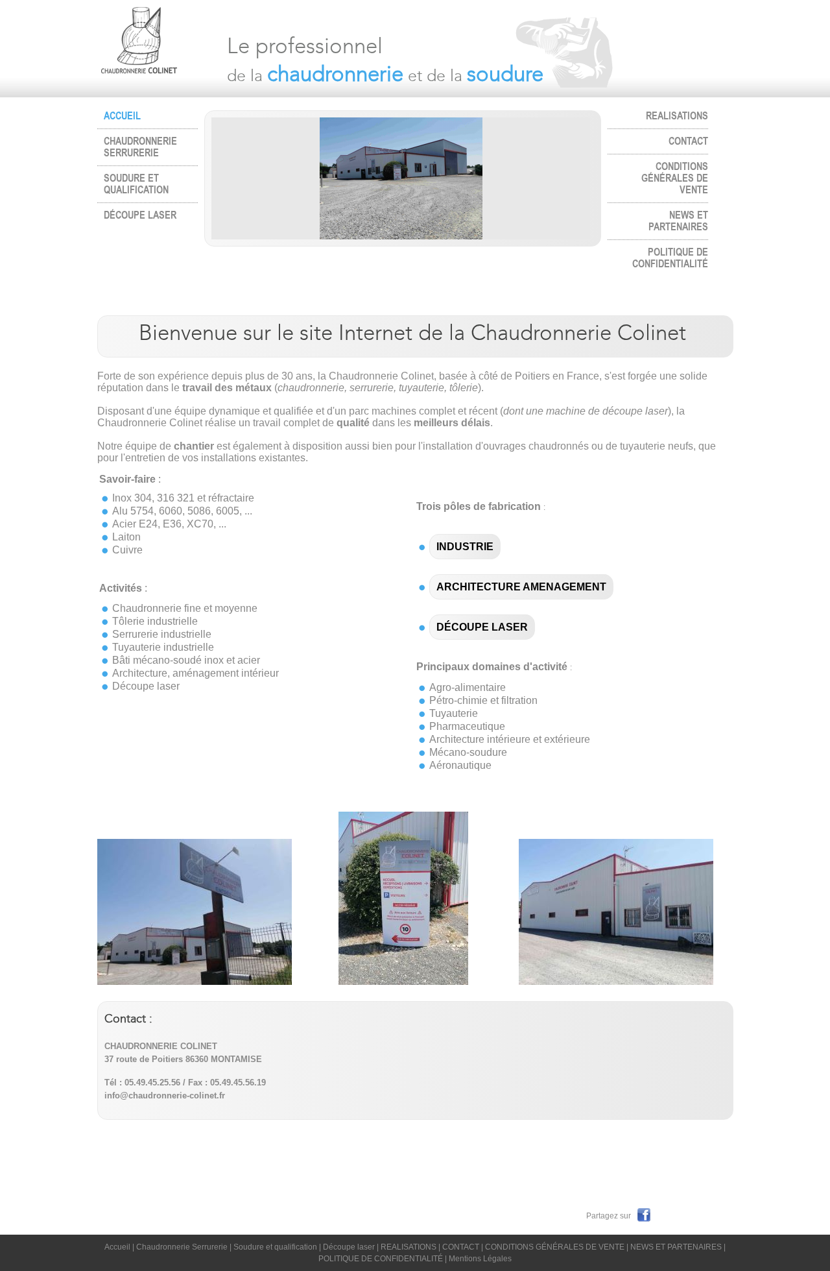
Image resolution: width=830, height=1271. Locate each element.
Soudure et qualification (136, 184)
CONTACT (688, 141)
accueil (122, 116)
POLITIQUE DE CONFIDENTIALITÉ (670, 258)
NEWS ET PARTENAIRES (678, 221)
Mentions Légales (480, 1258)
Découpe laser (140, 215)
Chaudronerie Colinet (154, 48)
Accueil (117, 1247)
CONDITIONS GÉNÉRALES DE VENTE (674, 178)
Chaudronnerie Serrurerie (140, 147)
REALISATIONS (677, 116)
